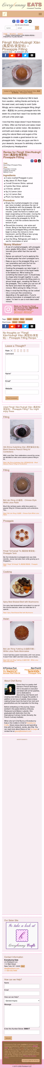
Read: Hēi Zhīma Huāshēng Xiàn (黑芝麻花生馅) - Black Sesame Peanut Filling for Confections (20, 463)
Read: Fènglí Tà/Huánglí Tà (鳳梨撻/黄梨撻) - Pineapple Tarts (20, 565)
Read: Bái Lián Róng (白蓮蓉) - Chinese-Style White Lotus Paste (21, 514)
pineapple (29, 319)
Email (8, 380)
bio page (34, 729)
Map (22, 966)
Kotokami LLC (27, 1066)
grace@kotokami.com (23, 731)
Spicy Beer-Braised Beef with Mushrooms (21, 601)
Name (8, 373)
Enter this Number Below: (17, 1028)
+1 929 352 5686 (10, 970)
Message (7, 1004)
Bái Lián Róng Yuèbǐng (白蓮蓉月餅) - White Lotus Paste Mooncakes (19, 649)
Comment (9, 353)
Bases (20, 34)
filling (22, 319)
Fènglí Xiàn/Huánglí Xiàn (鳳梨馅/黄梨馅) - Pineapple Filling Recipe (19, 36)
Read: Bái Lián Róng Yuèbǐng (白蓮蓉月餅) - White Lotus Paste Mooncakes (20, 660)
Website (8, 388)
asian (9, 319)
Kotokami (31, 8)
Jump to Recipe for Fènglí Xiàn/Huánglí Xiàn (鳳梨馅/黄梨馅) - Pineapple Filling (22, 92)
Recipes (13, 34)
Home (5, 34)
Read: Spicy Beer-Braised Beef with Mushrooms (18, 612)
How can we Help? (11, 997)
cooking (15, 319)
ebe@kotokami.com (11, 968)
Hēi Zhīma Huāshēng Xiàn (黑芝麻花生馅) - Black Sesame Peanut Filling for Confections (21, 449)
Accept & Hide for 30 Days (31, 1060)
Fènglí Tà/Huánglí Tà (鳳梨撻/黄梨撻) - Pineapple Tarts (19, 552)
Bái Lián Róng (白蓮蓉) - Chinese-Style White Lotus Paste (20, 501)
